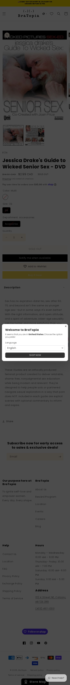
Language (11, 342)
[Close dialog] (65, 326)
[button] (35, 348)
